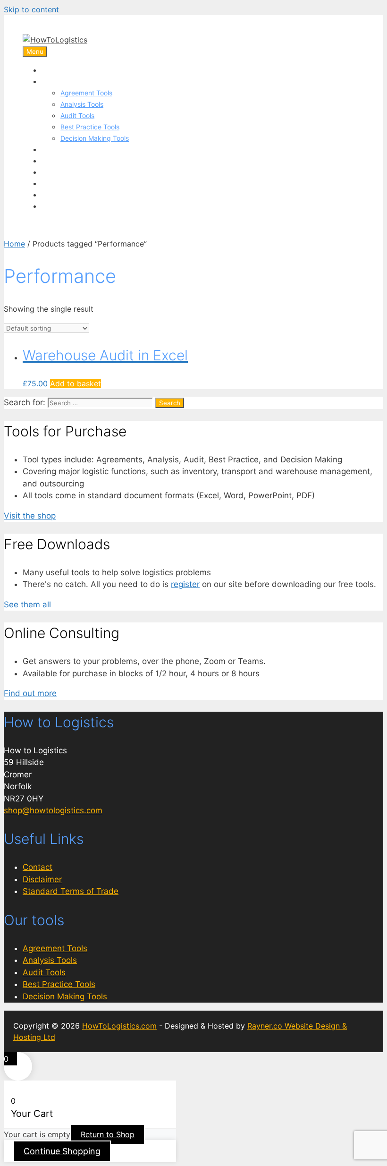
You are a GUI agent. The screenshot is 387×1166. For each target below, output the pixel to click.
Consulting (61, 160)
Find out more (30, 693)
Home (52, 70)
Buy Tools (59, 81)
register (185, 584)
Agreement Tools (86, 93)
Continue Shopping (62, 1151)
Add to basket (75, 383)
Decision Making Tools (94, 138)
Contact (37, 867)
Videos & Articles (72, 183)
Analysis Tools (81, 104)
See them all (27, 604)
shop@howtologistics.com (53, 810)
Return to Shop (108, 1134)
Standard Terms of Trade (70, 891)
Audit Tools (77, 115)
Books (53, 172)
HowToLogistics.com (119, 1025)
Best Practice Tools (89, 127)
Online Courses (68, 149)
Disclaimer (42, 879)
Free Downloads (71, 194)
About (52, 206)
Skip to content (31, 9)
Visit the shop (30, 515)
